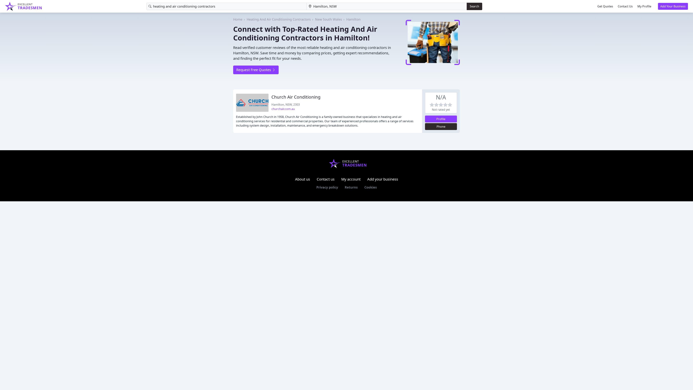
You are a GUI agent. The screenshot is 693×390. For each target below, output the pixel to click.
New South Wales (328, 19)
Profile (440, 119)
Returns (351, 187)
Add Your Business (673, 6)
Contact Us (625, 6)
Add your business (382, 179)
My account (351, 179)
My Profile (644, 6)
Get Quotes (605, 6)
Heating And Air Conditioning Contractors (279, 19)
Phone (441, 127)
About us (302, 179)
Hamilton (353, 19)
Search (474, 6)
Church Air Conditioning (296, 97)
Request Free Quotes (254, 69)
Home (237, 19)
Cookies (370, 187)
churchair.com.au (283, 109)
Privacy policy (327, 187)
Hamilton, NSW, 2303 (285, 105)
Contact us (326, 179)
